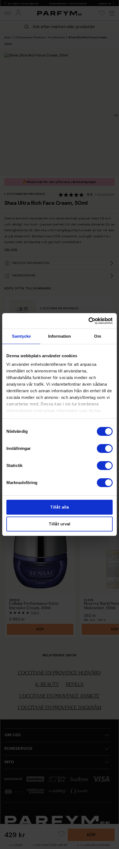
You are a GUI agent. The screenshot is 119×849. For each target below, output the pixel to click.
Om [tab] (97, 336)
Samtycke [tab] (21, 336)
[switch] (105, 448)
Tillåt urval (59, 524)
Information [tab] (59, 336)
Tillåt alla (59, 507)
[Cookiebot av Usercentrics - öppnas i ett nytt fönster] (88, 320)
